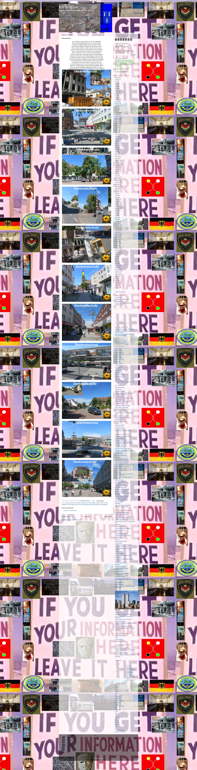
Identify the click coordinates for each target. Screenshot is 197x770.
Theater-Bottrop (119, 350)
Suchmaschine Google (120, 526)
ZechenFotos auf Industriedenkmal (123, 545)
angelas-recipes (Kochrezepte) (122, 461)
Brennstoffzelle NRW (120, 537)
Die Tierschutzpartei (120, 700)
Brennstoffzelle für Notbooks (121, 533)
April (116, 86)
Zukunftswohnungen (120, 566)
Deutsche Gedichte (119, 553)
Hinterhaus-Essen (119, 304)
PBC (116, 719)
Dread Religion (92, 502)
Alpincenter (118, 361)
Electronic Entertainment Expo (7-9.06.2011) (130, 669)
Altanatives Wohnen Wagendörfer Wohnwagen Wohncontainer (123, 506)
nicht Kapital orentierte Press (75, 504)
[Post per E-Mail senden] (93, 500)
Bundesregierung (119, 551)
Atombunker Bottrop (120, 530)
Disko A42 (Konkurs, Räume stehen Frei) (124, 381)
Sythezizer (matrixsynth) (121, 470)
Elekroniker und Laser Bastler (122, 546)
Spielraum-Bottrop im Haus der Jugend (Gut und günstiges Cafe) (124, 394)
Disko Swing (118, 376)
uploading (64, 747)
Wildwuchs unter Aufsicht (121, 468)
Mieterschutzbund (119, 584)
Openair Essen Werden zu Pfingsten (123, 430)
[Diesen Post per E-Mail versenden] (97, 501)
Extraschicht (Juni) (119, 427)
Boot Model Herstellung (120, 487)
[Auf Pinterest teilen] (103, 501)
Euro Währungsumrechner (121, 499)
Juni (116, 83)
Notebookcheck (118, 543)
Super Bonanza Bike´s (120, 459)
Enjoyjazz (117, 629)
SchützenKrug (118, 356)
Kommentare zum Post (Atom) (74, 519)
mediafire (64, 739)
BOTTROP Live (68, 7)
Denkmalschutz (84, 502)
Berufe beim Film (119, 445)
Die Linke (117, 696)
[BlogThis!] (98, 501)
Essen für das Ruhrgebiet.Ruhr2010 (123, 303)
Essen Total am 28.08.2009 (121, 411)
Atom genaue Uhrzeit (120, 446)
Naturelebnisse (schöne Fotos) (122, 466)
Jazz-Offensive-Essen (120, 396)
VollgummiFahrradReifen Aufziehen (123, 448)
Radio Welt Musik (119, 480)
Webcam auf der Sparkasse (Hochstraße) (124, 329)
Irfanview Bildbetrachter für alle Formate (125, 654)
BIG (116, 689)
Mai (116, 84)
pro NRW (117, 722)
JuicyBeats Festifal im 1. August (122, 405)
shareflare (64, 749)
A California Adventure (120, 485)
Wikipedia (117, 524)
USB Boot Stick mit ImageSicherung (123, 519)
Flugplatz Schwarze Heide (121, 514)
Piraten (117, 720)
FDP (116, 707)
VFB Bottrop (118, 389)
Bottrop (78, 502)
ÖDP (116, 715)
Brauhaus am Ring (119, 352)
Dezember (117, 94)
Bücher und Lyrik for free (121, 440)
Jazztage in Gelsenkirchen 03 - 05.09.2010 (124, 628)
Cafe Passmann (118, 367)
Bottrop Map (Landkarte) (121, 341)
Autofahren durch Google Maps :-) (123, 648)
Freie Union (118, 709)
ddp (116, 695)
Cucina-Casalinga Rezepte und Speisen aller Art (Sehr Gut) (124, 474)
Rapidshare (64, 738)
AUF (116, 685)
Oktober (117, 79)
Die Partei (117, 698)
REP (116, 726)
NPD (116, 713)
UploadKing (64, 741)
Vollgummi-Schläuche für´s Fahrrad (123, 517)
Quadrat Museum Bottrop (121, 562)
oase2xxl (117, 378)
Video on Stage (118, 532)
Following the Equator (120, 482)
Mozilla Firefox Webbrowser (121, 653)
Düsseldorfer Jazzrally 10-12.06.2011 (123, 614)
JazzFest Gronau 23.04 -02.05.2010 (123, 619)
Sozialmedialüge (103, 504)
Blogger (101, 758)
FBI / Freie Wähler (119, 706)
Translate (126, 46)
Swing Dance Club (119, 354)
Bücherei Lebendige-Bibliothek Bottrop (124, 398)
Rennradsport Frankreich (121, 491)
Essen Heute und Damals (121, 498)
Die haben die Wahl (119, 582)
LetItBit (63, 743)
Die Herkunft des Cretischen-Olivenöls (124, 559)
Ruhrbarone (118, 472)
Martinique (117, 503)
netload (63, 745)
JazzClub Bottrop (119, 516)
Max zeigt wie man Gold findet (122, 489)
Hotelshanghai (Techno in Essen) (122, 417)
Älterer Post (108, 516)
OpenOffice (117, 656)
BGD (116, 687)
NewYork (117, 539)
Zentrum (117, 731)
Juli (116, 81)
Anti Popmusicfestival (120, 621)
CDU (116, 693)
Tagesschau (117, 564)
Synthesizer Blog (119, 453)
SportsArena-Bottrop (120, 391)
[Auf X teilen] (100, 501)
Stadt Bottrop (118, 557)
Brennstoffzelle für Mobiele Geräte (123, 535)
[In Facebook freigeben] (101, 501)
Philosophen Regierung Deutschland (90, 504)
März (116, 88)
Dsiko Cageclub (118, 372)
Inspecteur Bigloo (119, 501)
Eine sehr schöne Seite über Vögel (123, 555)
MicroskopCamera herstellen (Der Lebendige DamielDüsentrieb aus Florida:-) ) (125, 579)
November (117, 118)
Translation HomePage (120, 291)
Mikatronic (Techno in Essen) (122, 416)
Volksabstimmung (119, 730)
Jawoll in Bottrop (119, 639)
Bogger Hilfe (118, 483)
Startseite (87, 516)
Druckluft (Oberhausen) (120, 421)
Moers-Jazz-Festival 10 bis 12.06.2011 (123, 626)
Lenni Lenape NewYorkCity (121, 462)
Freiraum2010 (118, 297)
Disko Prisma (118, 380)
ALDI (116, 637)
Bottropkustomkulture (120, 428)
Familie (117, 704)
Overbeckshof (118, 365)
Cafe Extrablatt (118, 370)
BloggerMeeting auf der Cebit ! (130, 672)
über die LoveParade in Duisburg (123, 528)
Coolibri (117, 423)
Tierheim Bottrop (119, 571)
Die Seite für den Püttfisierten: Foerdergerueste (122, 574)
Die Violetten (118, 702)
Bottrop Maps (118, 561)
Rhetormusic (118, 457)
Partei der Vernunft (119, 717)
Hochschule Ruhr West (120, 635)
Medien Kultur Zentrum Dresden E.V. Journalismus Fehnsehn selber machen (124, 442)
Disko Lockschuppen (120, 374)
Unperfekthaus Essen (120, 419)
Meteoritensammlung (120, 576)
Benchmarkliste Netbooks (121, 541)
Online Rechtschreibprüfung (121, 512)
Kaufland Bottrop (119, 641)
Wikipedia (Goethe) (119, 425)
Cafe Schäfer (118, 369)
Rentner (117, 724)
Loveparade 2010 (119, 301)
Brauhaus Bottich (119, 357)
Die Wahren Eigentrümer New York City (124, 464)
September (117, 105)
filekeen (63, 751)
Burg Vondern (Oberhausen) (121, 407)
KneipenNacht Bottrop (120, 399)
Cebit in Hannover (130, 680)
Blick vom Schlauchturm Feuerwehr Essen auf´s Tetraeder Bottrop (125, 335)
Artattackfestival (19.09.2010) (122, 299)
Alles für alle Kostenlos (70, 502)
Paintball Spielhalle (119, 387)
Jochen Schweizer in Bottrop (121, 496)
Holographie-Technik (120, 438)
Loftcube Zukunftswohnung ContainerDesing (121, 569)
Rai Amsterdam (130, 675)
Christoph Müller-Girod (120, 455)
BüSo (116, 691)
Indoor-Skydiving (119, 363)
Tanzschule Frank (119, 403)
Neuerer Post (66, 516)
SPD (116, 728)
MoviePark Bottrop (119, 359)
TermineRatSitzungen (120, 342)
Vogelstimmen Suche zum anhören (123, 436)
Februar (117, 77)
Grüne (116, 711)
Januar (116, 92)
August (116, 123)
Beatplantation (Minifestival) (122, 409)
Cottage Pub (118, 348)
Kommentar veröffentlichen (70, 510)
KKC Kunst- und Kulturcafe (122, 401)
